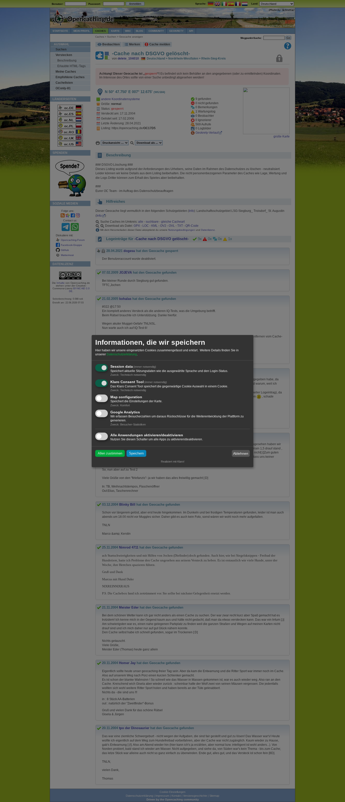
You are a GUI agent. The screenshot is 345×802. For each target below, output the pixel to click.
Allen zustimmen (110, 453)
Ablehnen (240, 453)
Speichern (136, 453)
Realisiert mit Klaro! (172, 461)
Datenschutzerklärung (122, 354)
